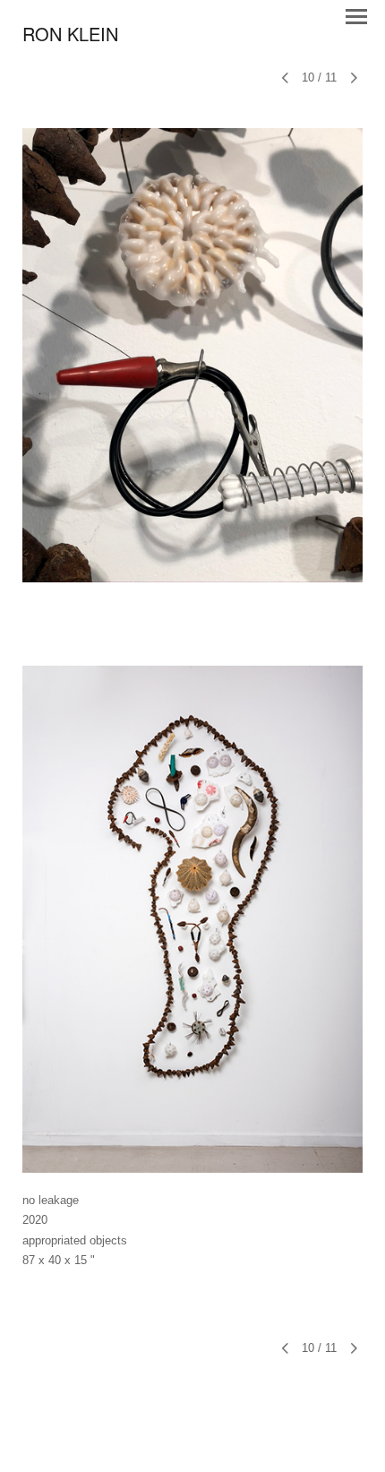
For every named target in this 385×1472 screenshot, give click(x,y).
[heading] (70, 36)
